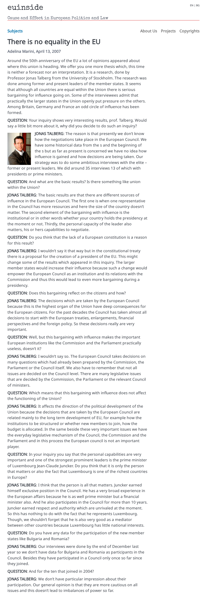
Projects (168, 31)
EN (191, 5)
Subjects (15, 31)
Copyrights (190, 31)
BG (198, 5)
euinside (25, 8)
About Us (148, 31)
